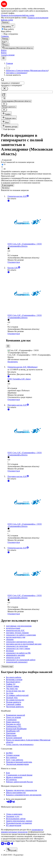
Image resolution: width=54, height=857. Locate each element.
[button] (4, 50)
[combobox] (12, 83)
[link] (5, 44)
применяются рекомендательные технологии (22, 831)
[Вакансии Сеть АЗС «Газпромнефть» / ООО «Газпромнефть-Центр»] (29, 222)
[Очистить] (4, 89)
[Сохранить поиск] (3, 95)
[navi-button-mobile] (3, 58)
